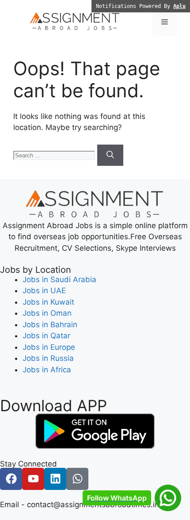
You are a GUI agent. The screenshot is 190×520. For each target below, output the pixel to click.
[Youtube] (33, 479)
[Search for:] (55, 154)
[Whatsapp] (77, 479)
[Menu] (164, 22)
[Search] (110, 155)
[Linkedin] (55, 479)
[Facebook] (11, 479)
